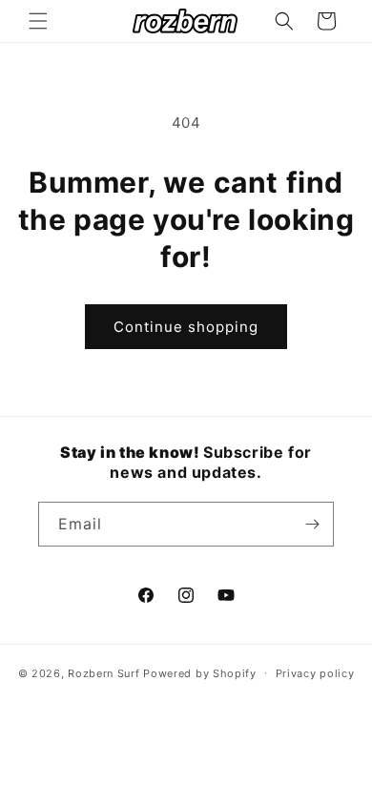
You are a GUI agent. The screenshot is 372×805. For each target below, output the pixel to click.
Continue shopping (186, 327)
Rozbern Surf (103, 672)
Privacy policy (315, 673)
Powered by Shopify (200, 672)
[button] (38, 21)
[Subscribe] (312, 524)
